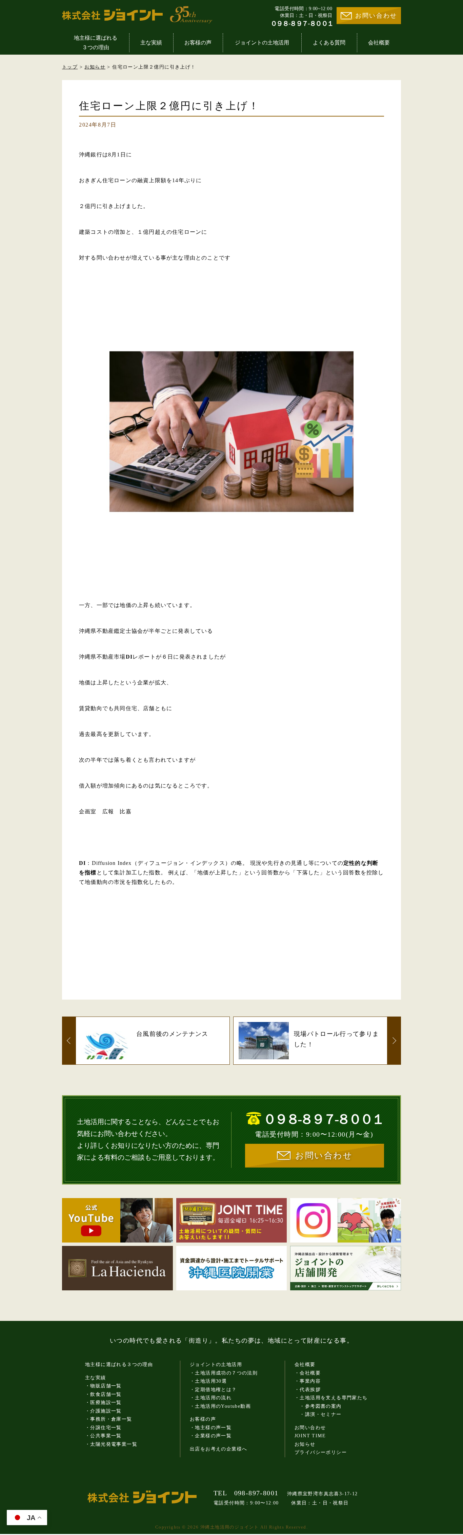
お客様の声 (198, 42)
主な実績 (151, 42)
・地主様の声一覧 (211, 1427)
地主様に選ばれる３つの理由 (95, 42)
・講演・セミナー (318, 1414)
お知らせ (94, 67)
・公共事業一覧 (103, 1435)
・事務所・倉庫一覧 (108, 1419)
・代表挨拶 (308, 1389)
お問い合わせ (376, 15)
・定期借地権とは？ (213, 1389)
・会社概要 (308, 1373)
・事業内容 (308, 1381)
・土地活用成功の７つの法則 (224, 1373)
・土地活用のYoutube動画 (220, 1406)
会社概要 (379, 42)
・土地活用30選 (208, 1381)
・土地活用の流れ (211, 1397)
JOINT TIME (310, 1435)
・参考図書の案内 (318, 1406)
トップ (70, 67)
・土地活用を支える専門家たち (331, 1397)
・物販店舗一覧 (103, 1385)
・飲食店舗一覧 (103, 1394)
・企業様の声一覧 (211, 1435)
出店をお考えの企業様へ (218, 1449)
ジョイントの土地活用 (262, 42)
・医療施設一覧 (103, 1402)
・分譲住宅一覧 (103, 1427)
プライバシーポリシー (321, 1452)
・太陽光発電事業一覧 (111, 1444)
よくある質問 (329, 42)
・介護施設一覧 (103, 1411)
